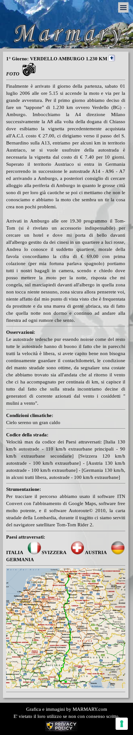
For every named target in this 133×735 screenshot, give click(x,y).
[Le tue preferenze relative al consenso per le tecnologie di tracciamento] (122, 724)
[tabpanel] (65, 373)
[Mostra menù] (123, 7)
